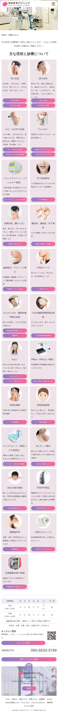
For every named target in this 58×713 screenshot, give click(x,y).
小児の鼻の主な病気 (43, 105)
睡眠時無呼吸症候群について (15, 330)
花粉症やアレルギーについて (43, 149)
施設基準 (50, 702)
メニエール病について (15, 381)
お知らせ (14, 699)
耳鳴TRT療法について (43, 508)
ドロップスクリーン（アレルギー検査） (15, 199)
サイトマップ (25, 702)
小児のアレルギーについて (43, 154)
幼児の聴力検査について (15, 508)
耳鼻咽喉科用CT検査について (14, 586)
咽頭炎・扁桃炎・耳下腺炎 (43, 244)
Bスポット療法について (43, 464)
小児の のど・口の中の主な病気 (15, 154)
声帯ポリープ (43, 289)
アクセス (49, 699)
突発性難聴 (15, 422)
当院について (23, 699)
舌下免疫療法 (43, 199)
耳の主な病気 (15, 100)
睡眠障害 (14, 335)
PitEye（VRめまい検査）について (43, 381)
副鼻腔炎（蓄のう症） (15, 244)
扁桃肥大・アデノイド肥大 (15, 289)
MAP (29, 688)
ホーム (8, 699)
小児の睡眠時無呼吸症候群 (43, 335)
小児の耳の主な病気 (15, 105)
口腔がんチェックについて (43, 549)
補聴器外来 (15, 549)
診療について (33, 699)
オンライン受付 (23, 643)
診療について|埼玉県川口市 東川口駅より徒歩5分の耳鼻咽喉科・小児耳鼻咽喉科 (16, 4)
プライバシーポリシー (38, 702)
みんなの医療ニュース (12, 702)
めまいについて (14, 376)
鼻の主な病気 (43, 100)
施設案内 (42, 699)
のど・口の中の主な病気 (15, 149)
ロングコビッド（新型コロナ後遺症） (15, 464)
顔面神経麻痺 (43, 422)
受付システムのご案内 (29, 659)
